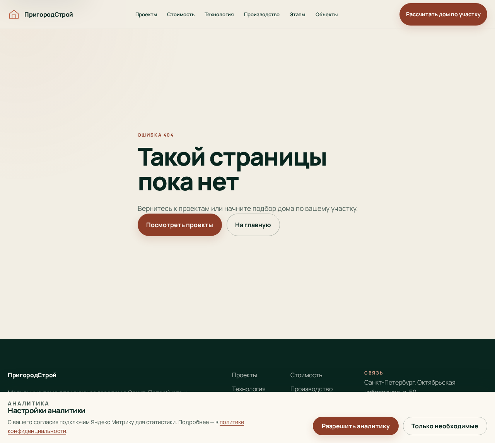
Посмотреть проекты (179, 225)
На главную (253, 225)
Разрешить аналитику (356, 426)
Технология (219, 14)
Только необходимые (444, 426)
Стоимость (181, 14)
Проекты (146, 14)
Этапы (297, 14)
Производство (262, 14)
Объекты (327, 14)
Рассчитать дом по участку (443, 14)
